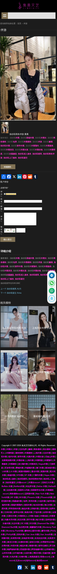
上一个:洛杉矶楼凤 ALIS (11, 289)
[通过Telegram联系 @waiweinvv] (52, 275)
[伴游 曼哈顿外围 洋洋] (41, 415)
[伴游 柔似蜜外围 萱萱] (14, 370)
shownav (4, 15)
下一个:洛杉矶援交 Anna (11, 293)
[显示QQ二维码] (52, 298)
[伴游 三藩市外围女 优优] (41, 370)
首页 (19, 24)
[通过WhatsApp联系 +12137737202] (52, 291)
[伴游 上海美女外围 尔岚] (41, 326)
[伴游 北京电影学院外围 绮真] (14, 326)
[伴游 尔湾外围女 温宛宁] (14, 415)
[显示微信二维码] (52, 283)
